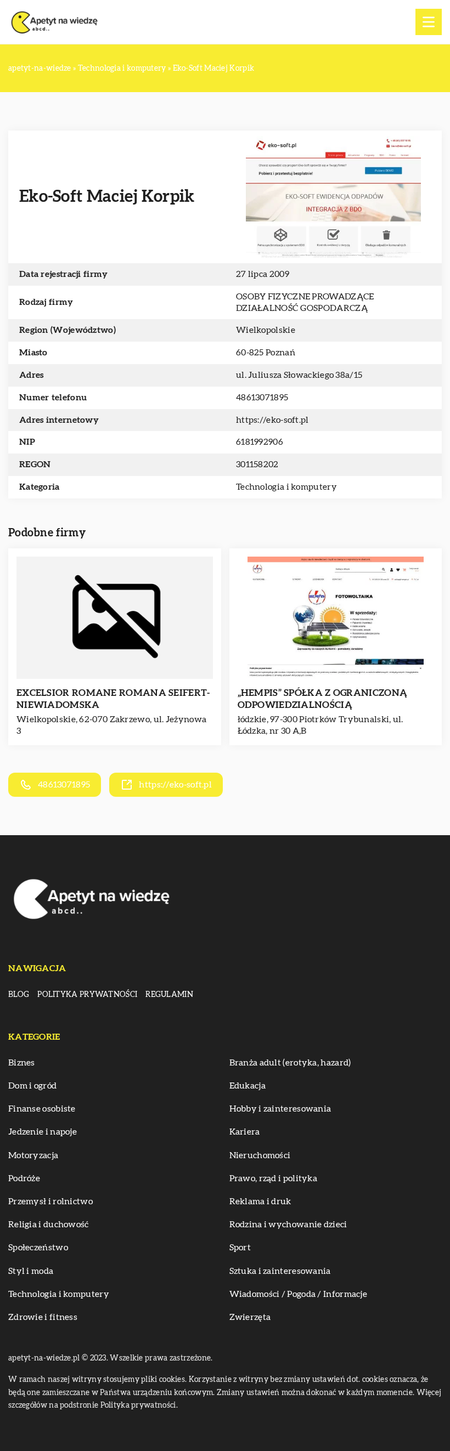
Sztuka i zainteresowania (280, 1271)
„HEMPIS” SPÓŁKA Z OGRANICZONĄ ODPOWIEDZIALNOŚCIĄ (323, 699)
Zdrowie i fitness (42, 1317)
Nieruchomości (260, 1155)
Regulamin (169, 995)
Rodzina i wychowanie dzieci (288, 1224)
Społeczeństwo (38, 1247)
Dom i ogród (32, 1085)
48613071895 (262, 397)
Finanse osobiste (42, 1108)
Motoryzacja (33, 1155)
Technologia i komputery (286, 487)
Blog (18, 995)
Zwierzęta (250, 1317)
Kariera (244, 1131)
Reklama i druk (260, 1201)
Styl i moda (30, 1271)
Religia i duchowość (48, 1224)
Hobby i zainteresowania (280, 1108)
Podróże (24, 1178)
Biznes (21, 1062)
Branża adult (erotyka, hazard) (290, 1062)
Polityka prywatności (87, 995)
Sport (240, 1247)
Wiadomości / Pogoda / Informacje (298, 1294)
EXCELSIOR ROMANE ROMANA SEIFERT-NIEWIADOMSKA (113, 699)
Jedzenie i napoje (42, 1131)
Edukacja (247, 1085)
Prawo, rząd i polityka (273, 1178)
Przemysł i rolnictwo (50, 1201)
